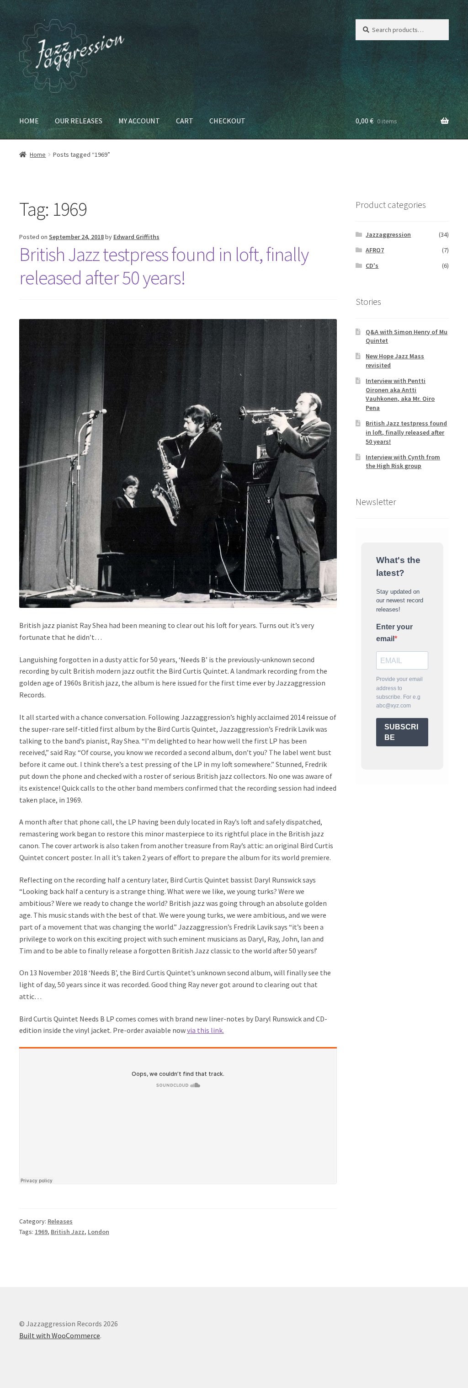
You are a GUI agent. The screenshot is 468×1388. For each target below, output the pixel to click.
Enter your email (394, 633)
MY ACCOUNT (139, 120)
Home (38, 154)
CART (184, 120)
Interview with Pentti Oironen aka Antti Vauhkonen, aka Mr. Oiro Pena (400, 394)
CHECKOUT (227, 120)
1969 (41, 1232)
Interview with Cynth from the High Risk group (403, 461)
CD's (372, 265)
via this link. (205, 1030)
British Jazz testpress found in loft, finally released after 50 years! (163, 265)
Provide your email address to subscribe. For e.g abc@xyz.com (399, 692)
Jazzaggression (388, 234)
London (98, 1232)
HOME (29, 120)
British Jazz (68, 1232)
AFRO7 (375, 250)
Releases (60, 1221)
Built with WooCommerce (59, 1335)
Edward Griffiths (136, 237)
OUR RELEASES (78, 120)
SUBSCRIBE (401, 732)
